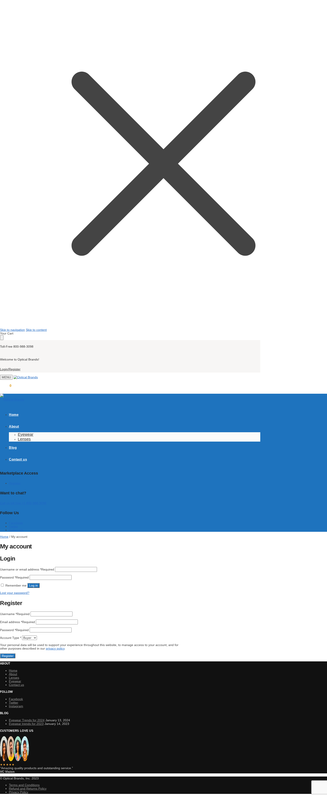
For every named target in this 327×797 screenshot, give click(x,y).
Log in (33, 585)
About (13, 674)
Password (14, 577)
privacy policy (55, 648)
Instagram (16, 530)
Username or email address (27, 569)
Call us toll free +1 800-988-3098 (23, 503)
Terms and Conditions (24, 785)
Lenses (14, 677)
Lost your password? (14, 593)
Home (4, 536)
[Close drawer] (2, 337)
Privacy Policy (18, 792)
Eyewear (15, 681)
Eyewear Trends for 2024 (26, 720)
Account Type (10, 638)
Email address (17, 622)
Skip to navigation (12, 330)
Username (15, 614)
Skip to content (36, 330)
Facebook (16, 523)
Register (15, 483)
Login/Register (10, 369)
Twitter (13, 526)
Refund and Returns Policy (27, 788)
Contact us (16, 685)
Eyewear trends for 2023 (26, 724)
